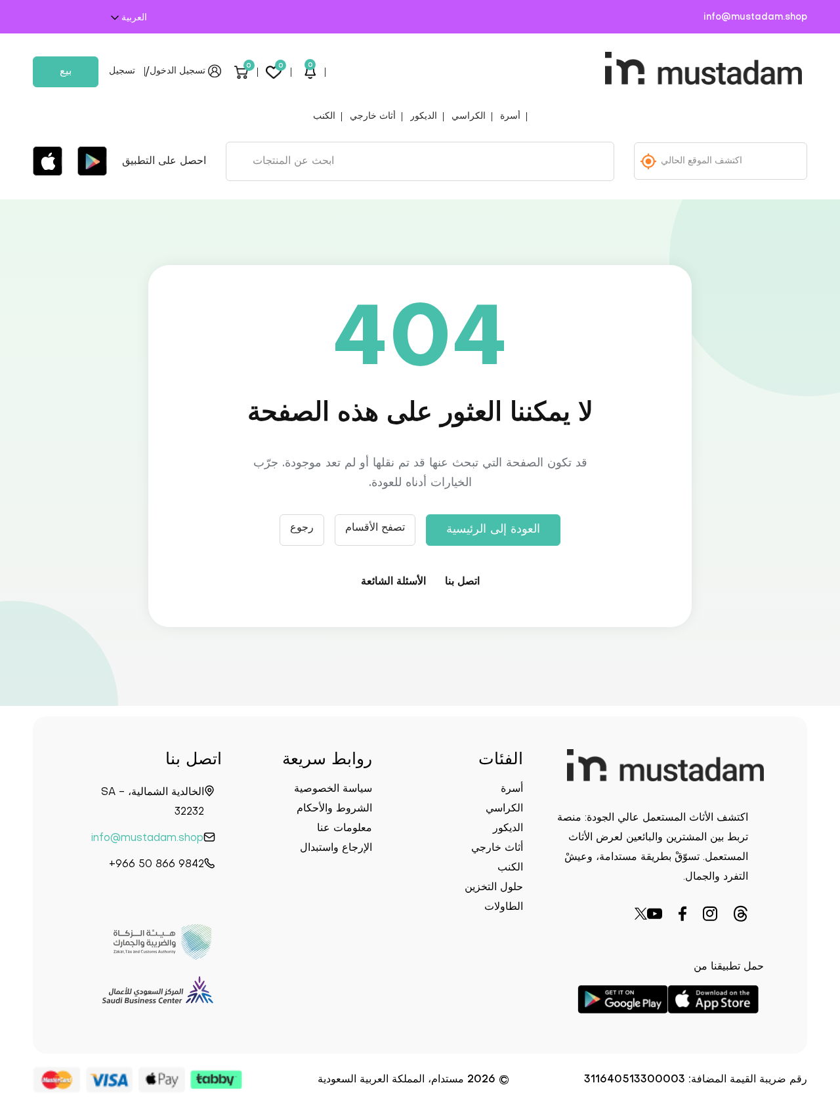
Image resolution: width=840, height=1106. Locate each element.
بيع (66, 71)
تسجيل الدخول (177, 71)
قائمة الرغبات (281, 67)
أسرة (510, 116)
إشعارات (310, 67)
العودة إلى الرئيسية (493, 529)
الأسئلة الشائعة (393, 582)
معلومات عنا (344, 828)
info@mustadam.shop (755, 17)
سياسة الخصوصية (333, 789)
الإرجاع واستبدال (336, 848)
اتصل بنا (462, 582)
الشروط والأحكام (334, 809)
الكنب (324, 116)
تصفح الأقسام (375, 528)
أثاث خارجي (373, 116)
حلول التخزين (494, 887)
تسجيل (122, 71)
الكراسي (469, 116)
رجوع (302, 528)
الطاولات (503, 907)
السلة (248, 67)
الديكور (423, 116)
